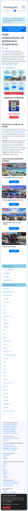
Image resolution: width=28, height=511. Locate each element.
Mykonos (5, 358)
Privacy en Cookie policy (10, 492)
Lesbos (5, 348)
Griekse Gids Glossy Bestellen (11, 438)
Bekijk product (14, 117)
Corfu (4, 309)
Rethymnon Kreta (8, 383)
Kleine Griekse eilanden (9, 450)
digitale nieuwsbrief (19, 132)
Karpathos (6, 323)
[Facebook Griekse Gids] (23, 10)
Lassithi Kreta (7, 341)
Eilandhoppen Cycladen (9, 428)
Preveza (5, 379)
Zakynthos (6, 407)
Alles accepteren (6, 507)
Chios (4, 306)
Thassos (5, 400)
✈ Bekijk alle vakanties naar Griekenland (14, 29)
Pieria (4, 372)
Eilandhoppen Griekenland (10, 426)
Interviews (6, 276)
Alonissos (5, 288)
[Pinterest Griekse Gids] (25, 10)
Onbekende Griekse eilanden (10, 448)
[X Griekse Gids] (18, 10)
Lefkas (5, 344)
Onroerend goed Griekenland (11, 483)
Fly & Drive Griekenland (9, 431)
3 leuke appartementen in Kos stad (13, 200)
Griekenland (6, 18)
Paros (4, 365)
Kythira (5, 337)
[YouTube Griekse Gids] (19, 10)
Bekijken (14, 181)
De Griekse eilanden (8, 445)
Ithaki (4, 320)
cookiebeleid (9, 501)
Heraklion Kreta (7, 316)
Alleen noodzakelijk (7, 504)
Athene (5, 463)
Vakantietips (6, 273)
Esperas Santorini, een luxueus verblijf (12, 223)
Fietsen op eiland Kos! (9, 246)
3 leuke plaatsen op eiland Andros (13, 177)
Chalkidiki (6, 299)
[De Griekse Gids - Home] (10, 7)
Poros (4, 376)
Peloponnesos (5, 64)
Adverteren (6, 440)
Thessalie (13, 64)
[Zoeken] (15, 11)
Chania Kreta (6, 302)
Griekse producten (8, 485)
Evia (4, 313)
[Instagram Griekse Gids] (21, 10)
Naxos (5, 362)
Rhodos (5, 386)
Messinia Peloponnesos (9, 355)
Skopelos (5, 397)
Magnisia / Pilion (7, 351)
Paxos (5, 369)
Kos (4, 330)
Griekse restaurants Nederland (11, 482)
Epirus (4, 457)
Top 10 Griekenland (8, 269)
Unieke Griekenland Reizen (10, 424)
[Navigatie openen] (23, 6)
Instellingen (15, 504)
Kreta (4, 334)
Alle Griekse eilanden (9, 411)
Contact (5, 490)
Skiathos (5, 393)
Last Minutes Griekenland (10, 433)
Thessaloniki (6, 404)
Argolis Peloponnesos (9, 292)
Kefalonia (5, 327)
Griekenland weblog (16, 18)
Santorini (5, 390)
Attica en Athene (7, 295)
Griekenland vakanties (9, 429)
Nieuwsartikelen (7, 280)
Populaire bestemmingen (9, 446)
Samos (5, 475)
